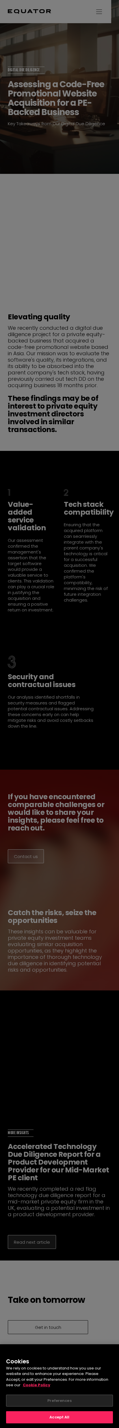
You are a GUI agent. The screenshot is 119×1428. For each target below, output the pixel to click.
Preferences (59, 1400)
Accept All (59, 1417)
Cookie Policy (36, 1385)
